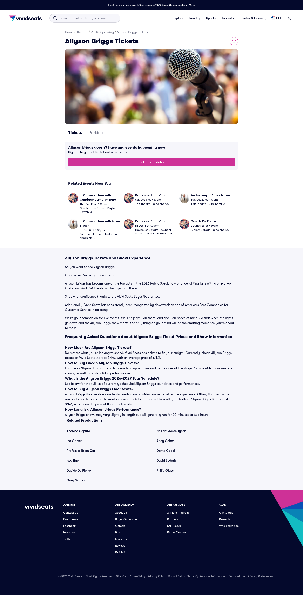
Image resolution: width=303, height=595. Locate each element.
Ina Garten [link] (74, 441)
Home (69, 32)
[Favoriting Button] (234, 41)
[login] (289, 18)
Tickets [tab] (75, 132)
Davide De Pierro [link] (79, 470)
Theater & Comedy (252, 18)
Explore (178, 18)
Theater (82, 32)
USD (279, 18)
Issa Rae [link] (73, 461)
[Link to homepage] (26, 18)
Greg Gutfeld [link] (76, 480)
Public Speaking (102, 32)
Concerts (227, 18)
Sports (211, 18)
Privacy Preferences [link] (260, 576)
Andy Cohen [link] (165, 441)
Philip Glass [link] (165, 470)
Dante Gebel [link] (165, 451)
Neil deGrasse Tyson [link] (171, 431)
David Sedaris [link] (166, 461)
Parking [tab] (96, 132)
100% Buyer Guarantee (168, 5)
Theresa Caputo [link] (78, 431)
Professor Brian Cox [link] (81, 451)
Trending (194, 18)
